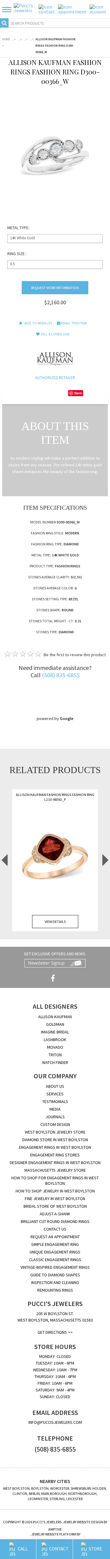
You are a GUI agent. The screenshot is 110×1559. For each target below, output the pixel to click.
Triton (55, 1055)
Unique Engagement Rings (55, 1252)
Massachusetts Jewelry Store (55, 1170)
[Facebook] (53, 978)
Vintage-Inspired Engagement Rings (55, 1267)
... (14, 39)
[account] (98, 8)
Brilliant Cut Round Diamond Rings (55, 1221)
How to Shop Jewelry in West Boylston (55, 1191)
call (22, 1549)
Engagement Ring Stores (55, 1155)
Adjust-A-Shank (55, 1214)
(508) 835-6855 (61, 675)
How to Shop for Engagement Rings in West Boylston (55, 1180)
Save (78, 393)
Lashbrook (55, 1039)
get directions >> (55, 1332)
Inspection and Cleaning (55, 1282)
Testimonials (55, 1101)
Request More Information (55, 287)
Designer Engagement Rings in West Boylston (55, 1162)
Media (55, 1109)
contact (58, 1549)
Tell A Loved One (55, 334)
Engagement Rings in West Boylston (55, 1147)
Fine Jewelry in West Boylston (55, 1198)
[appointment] (72, 8)
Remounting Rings (55, 1290)
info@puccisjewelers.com (55, 1422)
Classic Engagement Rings (55, 1259)
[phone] (46, 8)
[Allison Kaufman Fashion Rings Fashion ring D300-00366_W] (55, 155)
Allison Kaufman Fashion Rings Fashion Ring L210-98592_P (55, 797)
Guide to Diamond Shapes (55, 1275)
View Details (55, 921)
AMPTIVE (55, 1529)
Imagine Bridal (55, 1032)
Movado (55, 1047)
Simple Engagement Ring (55, 1244)
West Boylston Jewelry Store (55, 1132)
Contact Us (55, 1229)
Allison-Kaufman (55, 1016)
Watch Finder (55, 1062)
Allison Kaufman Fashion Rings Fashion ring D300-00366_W (55, 45)
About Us (55, 1086)
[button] (8, 9)
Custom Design (55, 1124)
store (95, 1549)
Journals (55, 1117)
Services (55, 1094)
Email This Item (74, 323)
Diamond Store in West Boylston (55, 1139)
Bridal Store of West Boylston (55, 1206)
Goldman (55, 1024)
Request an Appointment (55, 1236)
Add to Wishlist (38, 323)
